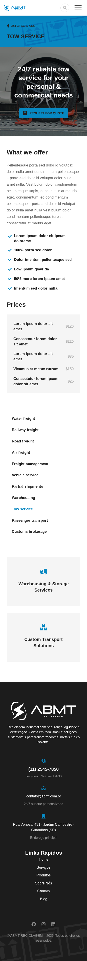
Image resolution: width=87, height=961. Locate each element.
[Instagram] (43, 924)
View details (43, 590)
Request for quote (46, 113)
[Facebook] (33, 924)
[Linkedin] (53, 924)
